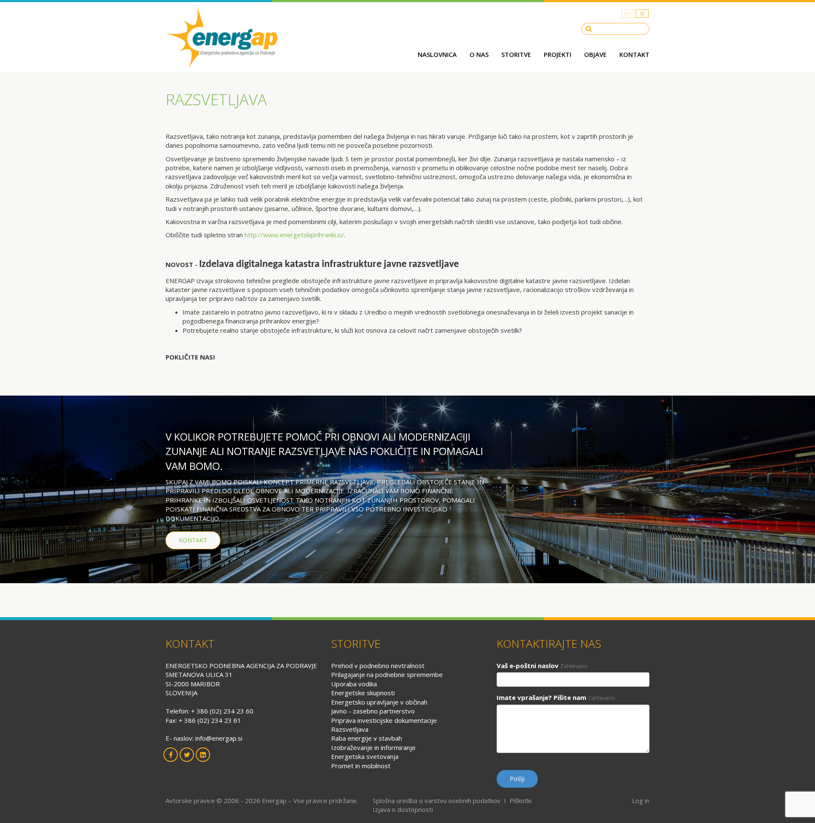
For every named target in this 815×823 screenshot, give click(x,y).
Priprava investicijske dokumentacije (384, 720)
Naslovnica (437, 54)
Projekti (557, 54)
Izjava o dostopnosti (403, 809)
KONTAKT (193, 540)
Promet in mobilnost (361, 765)
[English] (627, 13)
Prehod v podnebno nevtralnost (377, 665)
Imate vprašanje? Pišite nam (541, 697)
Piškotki (520, 800)
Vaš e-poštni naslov (528, 665)
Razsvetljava (349, 729)
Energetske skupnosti (363, 692)
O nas (479, 54)
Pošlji (517, 779)
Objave (595, 54)
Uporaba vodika (354, 684)
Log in (640, 800)
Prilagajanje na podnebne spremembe (387, 674)
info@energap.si (218, 738)
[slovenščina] (642, 13)
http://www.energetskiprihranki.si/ (294, 234)
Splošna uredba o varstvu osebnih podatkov (436, 800)
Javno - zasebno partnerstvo (373, 711)
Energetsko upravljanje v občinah (379, 702)
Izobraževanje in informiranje (373, 747)
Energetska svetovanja (365, 756)
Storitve (516, 54)
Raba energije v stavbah (366, 738)
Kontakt (634, 54)
